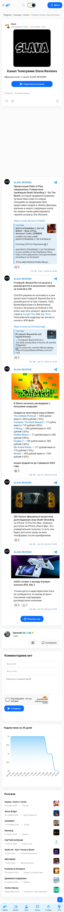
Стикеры (48, 910)
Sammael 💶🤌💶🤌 (23, 632)
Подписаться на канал (33, 84)
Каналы (17, 15)
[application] (32, 757)
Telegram (7, 15)
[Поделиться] (12, 101)
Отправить (16, 708)
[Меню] (4, 5)
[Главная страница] (8, 5)
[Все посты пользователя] (32, 643)
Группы (37, 910)
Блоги (26, 15)
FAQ (59, 910)
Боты (26, 910)
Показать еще (33, 619)
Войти (57, 5)
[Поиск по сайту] (23, 5)
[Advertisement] (32, 141)
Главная (5, 910)
